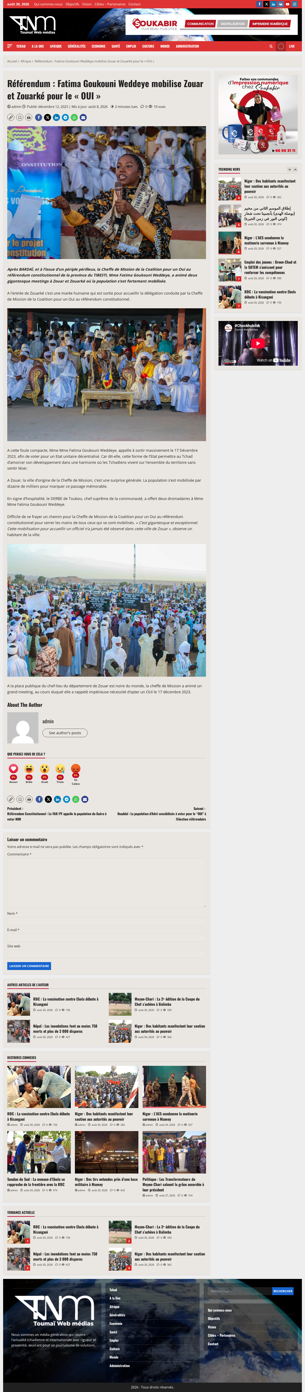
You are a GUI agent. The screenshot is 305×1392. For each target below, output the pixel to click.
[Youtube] (287, 4)
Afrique (56, 46)
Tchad (21, 46)
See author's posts (65, 732)
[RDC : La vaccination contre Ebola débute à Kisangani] (39, 1087)
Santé (116, 46)
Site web (13, 946)
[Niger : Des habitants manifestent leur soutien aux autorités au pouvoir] (106, 1087)
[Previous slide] (289, 169)
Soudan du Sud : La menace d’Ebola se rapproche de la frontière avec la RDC (36, 1181)
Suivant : (161, 814)
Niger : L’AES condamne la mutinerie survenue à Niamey (170, 1116)
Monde (165, 46)
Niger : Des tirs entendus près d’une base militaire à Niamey (106, 1181)
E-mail (13, 930)
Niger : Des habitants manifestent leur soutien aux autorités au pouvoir (120, 1031)
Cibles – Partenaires (110, 4)
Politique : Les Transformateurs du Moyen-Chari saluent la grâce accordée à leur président (173, 1184)
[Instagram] (295, 4)
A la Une (38, 46)
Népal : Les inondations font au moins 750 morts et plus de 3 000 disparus (18, 1031)
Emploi (131, 46)
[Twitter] (266, 4)
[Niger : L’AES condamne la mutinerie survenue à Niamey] (174, 1087)
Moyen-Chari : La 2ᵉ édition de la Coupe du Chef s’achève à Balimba (120, 1004)
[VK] (280, 4)
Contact (134, 4)
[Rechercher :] (240, 1291)
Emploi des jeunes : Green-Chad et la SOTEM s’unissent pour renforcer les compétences (229, 243)
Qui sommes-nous (48, 4)
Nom (12, 913)
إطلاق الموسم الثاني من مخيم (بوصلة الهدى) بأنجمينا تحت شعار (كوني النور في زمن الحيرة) (229, 189)
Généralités (76, 46)
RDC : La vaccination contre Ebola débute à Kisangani (18, 1004)
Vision (87, 4)
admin (16, 106)
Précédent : (56, 814)
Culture (148, 46)
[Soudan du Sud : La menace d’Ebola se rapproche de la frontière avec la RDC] (39, 1152)
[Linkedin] (273, 4)
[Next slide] (295, 169)
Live (292, 46)
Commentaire (19, 854)
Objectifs (72, 4)
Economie (98, 46)
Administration (187, 46)
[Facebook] (259, 4)
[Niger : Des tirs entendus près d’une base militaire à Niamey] (106, 1152)
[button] (9, 46)
